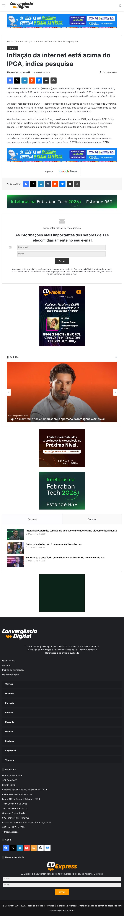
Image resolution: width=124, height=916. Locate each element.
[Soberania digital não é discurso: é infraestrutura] (15, 548)
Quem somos (8, 660)
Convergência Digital (18, 72)
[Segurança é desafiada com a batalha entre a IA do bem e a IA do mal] (15, 561)
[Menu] (3, 6)
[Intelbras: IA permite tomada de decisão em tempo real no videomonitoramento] (15, 534)
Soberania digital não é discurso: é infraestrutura (54, 544)
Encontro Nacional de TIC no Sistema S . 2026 (25, 789)
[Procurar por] (120, 6)
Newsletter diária (10, 674)
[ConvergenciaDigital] (21, 5)
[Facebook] (10, 80)
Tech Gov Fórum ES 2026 (14, 804)
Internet (19, 41)
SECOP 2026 (8, 785)
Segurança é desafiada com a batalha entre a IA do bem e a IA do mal (65, 557)
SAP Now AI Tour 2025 (13, 827)
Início (11, 41)
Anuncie (6, 665)
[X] (17, 80)
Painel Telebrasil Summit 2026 (17, 794)
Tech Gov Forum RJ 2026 (14, 808)
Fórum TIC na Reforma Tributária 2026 (21, 799)
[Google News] (68, 171)
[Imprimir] (54, 80)
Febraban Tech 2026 (12, 775)
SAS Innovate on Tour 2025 (15, 818)
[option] (62, 392)
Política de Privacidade (13, 670)
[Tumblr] (48, 184)
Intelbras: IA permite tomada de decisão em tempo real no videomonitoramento (71, 530)
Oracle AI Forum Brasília (13, 813)
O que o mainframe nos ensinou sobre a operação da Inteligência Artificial (56, 419)
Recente (32, 519)
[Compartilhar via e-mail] (46, 80)
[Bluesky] (47, 848)
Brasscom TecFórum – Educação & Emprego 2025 (26, 822)
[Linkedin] (24, 80)
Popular (92, 519)
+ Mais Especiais (10, 832)
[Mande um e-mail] (29, 72)
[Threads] (41, 848)
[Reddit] (32, 80)
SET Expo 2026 (9, 780)
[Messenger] (39, 80)
